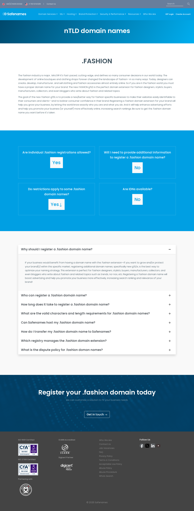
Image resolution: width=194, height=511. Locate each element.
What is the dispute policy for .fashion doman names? (62, 350)
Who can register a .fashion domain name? (54, 295)
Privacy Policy (105, 456)
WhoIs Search (106, 476)
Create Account (183, 14)
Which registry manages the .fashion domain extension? (64, 341)
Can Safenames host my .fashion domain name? (58, 322)
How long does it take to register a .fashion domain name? (65, 304)
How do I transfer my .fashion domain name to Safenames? (66, 332)
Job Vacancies (106, 448)
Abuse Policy (105, 468)
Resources (133, 14)
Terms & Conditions (109, 460)
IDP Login (170, 14)
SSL (61, 14)
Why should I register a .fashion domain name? (56, 249)
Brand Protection (87, 14)
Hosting (71, 14)
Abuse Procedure (108, 472)
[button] (56, 162)
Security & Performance (112, 14)
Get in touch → (97, 414)
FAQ (101, 452)
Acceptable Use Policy (110, 464)
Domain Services (47, 14)
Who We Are (149, 14)
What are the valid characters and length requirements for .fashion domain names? (85, 313)
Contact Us (51, 4)
